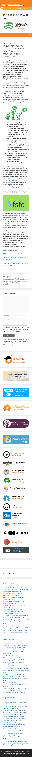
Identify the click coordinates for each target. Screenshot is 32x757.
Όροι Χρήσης (6, 753)
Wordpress (27, 751)
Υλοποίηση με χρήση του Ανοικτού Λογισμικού (12, 751)
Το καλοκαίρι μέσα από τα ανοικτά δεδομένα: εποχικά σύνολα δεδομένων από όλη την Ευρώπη (15, 658)
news (5, 273)
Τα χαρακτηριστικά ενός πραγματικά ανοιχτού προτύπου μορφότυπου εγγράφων (14, 611)
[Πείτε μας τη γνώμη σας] (4, 15)
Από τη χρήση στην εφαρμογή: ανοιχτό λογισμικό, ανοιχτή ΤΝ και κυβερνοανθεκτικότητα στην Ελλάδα (14, 603)
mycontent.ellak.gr (16, 4)
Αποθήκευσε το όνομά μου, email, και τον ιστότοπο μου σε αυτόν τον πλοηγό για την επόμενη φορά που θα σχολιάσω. (16, 329)
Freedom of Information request (12, 180)
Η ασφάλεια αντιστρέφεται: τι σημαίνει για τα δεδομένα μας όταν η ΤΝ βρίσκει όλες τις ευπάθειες (16, 589)
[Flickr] (27, 15)
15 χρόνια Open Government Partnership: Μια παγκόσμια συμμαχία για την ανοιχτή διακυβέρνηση (15, 743)
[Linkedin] (14, 15)
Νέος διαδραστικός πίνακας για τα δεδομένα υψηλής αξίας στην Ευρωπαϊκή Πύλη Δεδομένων (15, 645)
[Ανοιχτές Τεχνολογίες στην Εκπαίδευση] (16, 25)
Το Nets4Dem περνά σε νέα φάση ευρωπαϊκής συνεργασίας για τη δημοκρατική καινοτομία (13, 735)
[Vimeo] (24, 15)
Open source (10, 273)
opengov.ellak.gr (10, 698)
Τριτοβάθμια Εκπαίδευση (20, 273)
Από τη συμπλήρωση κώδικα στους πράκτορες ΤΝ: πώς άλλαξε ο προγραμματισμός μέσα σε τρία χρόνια (14, 595)
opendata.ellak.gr (10, 639)
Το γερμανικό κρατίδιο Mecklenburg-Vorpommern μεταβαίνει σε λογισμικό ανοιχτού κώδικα (14, 712)
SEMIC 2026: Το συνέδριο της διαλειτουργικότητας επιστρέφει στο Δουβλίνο (14, 724)
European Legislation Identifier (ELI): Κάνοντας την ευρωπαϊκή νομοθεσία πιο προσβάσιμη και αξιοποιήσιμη (15, 676)
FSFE (5, 276)
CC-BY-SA (16, 754)
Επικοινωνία (23, 754)
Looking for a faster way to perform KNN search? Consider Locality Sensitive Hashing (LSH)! (15, 632)
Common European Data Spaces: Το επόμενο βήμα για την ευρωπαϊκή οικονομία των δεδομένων (13, 664)
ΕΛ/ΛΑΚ (2, 4)
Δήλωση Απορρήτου (16, 753)
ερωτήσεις (8, 223)
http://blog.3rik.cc (8, 265)
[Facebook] (7, 15)
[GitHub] (17, 15)
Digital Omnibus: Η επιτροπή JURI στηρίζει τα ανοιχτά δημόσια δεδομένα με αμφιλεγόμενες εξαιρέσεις (15, 690)
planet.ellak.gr (9, 583)
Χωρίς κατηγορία (7, 274)
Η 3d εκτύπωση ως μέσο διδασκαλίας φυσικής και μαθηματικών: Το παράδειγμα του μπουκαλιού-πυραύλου (16, 283)
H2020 (8, 276)
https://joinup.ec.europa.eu (20, 263)
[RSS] (5, 18)
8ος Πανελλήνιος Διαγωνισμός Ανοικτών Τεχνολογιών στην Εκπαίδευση (16, 10)
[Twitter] (11, 15)
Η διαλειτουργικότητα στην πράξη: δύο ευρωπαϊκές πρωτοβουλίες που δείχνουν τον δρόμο (15, 718)
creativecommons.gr (8, 4)
